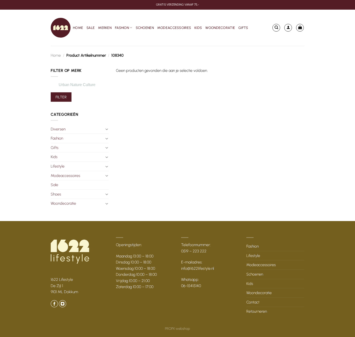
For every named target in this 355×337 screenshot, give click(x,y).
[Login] (288, 28)
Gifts (243, 28)
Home (78, 28)
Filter (61, 97)
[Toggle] (107, 129)
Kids (198, 28)
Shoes (56, 194)
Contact (252, 302)
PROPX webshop (177, 328)
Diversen (58, 129)
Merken (105, 28)
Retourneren (256, 311)
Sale (90, 28)
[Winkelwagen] (300, 28)
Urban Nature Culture (77, 85)
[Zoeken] (276, 28)
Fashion (122, 28)
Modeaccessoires (174, 28)
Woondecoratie (220, 28)
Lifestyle (57, 166)
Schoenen (145, 28)
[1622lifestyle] (61, 28)
